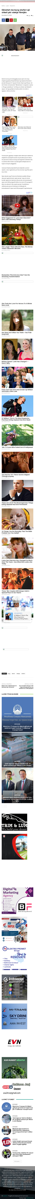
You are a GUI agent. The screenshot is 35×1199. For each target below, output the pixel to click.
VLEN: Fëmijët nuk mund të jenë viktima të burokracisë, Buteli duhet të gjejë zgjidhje (22, 1142)
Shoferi (23, 673)
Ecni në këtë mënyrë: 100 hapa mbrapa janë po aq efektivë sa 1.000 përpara (26, 687)
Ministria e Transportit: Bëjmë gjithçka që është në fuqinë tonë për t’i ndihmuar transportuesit (17, 728)
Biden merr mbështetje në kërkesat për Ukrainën (9, 686)
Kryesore (17, 724)
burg (9, 673)
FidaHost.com (29, 1198)
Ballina (3, 6)
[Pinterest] (11, 20)
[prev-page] (3, 806)
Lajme (7, 6)
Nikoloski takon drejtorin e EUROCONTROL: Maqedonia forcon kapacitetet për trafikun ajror (17, 799)
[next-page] (5, 806)
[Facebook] (3, 20)
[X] (7, 20)
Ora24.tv (5, 1196)
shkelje (18, 673)
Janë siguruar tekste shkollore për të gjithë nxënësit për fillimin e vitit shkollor (18, 764)
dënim (13, 673)
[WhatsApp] (15, 20)
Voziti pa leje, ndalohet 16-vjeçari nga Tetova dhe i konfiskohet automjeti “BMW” (22, 1154)
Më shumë (16, 1161)
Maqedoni (12, 6)
